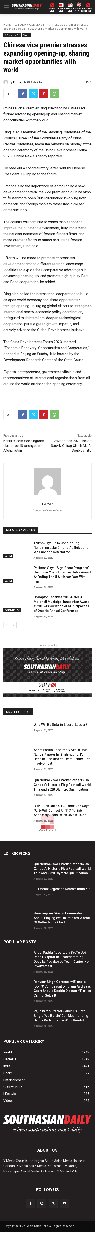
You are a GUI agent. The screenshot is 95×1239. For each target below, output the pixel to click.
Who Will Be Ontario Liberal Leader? (60, 724)
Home (7, 25)
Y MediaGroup (88, 10)
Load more (46, 830)
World (26, 35)
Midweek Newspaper (79, 10)
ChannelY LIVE (61, 10)
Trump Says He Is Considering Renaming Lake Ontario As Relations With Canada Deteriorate (61, 547)
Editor (17, 82)
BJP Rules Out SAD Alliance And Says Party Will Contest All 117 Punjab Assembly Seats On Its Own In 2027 (61, 810)
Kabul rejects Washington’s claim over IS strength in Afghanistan (23, 446)
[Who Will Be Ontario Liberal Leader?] (16, 730)
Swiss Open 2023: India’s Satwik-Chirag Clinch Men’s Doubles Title (71, 446)
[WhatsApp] (54, 93)
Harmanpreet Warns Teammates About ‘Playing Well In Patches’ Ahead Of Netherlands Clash (62, 918)
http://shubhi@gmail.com (47, 510)
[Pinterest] (43, 93)
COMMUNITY (37, 25)
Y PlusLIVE (52, 10)
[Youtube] (64, 1203)
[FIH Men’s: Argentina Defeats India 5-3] (16, 895)
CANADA (20, 25)
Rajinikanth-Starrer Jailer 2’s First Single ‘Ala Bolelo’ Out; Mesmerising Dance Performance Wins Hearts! (61, 1015)
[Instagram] (41, 1203)
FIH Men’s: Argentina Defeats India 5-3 (62, 889)
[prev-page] (6, 625)
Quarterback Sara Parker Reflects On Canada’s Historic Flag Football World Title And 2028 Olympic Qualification (62, 784)
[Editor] (6, 82)
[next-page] (14, 625)
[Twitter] (33, 93)
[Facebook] (22, 93)
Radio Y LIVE (70, 10)
